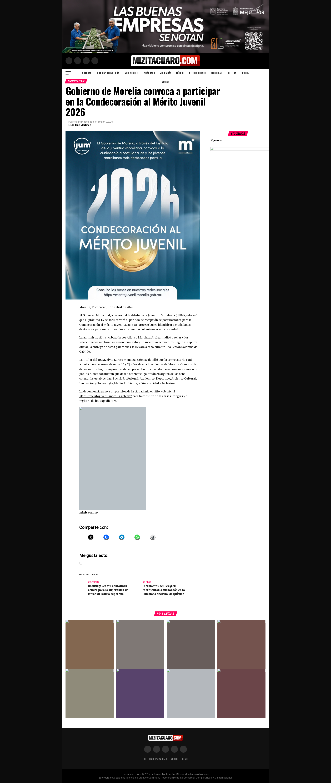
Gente (185, 759)
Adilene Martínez (81, 125)
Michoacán (165, 73)
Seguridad (216, 73)
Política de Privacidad (155, 759)
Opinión (245, 73)
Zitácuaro (149, 73)
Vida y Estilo (131, 73)
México (180, 73)
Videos (165, 82)
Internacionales (197, 73)
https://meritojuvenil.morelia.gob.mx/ (105, 396)
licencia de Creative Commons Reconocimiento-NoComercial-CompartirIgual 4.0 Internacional (179, 777)
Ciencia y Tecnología (108, 73)
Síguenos (238, 133)
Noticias (86, 73)
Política (231, 73)
